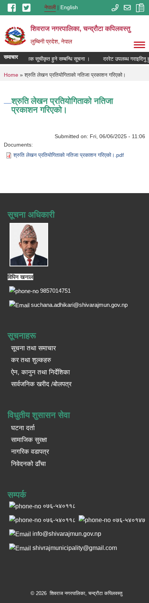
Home (11, 75)
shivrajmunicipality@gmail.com (74, 548)
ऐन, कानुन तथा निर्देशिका (40, 372)
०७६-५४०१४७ (128, 520)
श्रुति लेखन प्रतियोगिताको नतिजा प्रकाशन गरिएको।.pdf (68, 155)
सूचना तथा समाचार (33, 348)
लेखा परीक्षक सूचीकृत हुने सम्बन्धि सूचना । (48, 59)
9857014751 (55, 290)
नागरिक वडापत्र (30, 451)
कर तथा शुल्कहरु (31, 360)
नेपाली (50, 7)
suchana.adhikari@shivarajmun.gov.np (79, 305)
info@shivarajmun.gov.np (66, 533)
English (69, 7)
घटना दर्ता (23, 428)
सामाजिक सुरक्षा (29, 439)
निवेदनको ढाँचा (28, 464)
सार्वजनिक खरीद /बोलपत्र (41, 384)
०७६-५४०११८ (59, 520)
